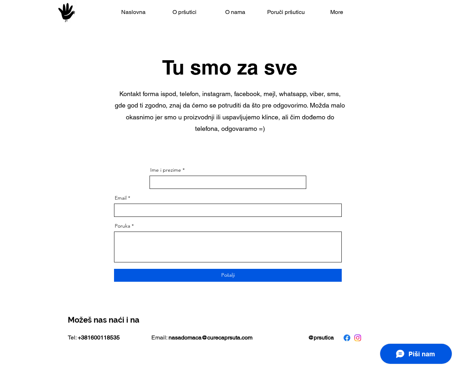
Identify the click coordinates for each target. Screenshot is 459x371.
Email (121, 197)
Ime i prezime (165, 169)
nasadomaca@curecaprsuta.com (210, 337)
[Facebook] (346, 337)
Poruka (122, 225)
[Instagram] (357, 337)
